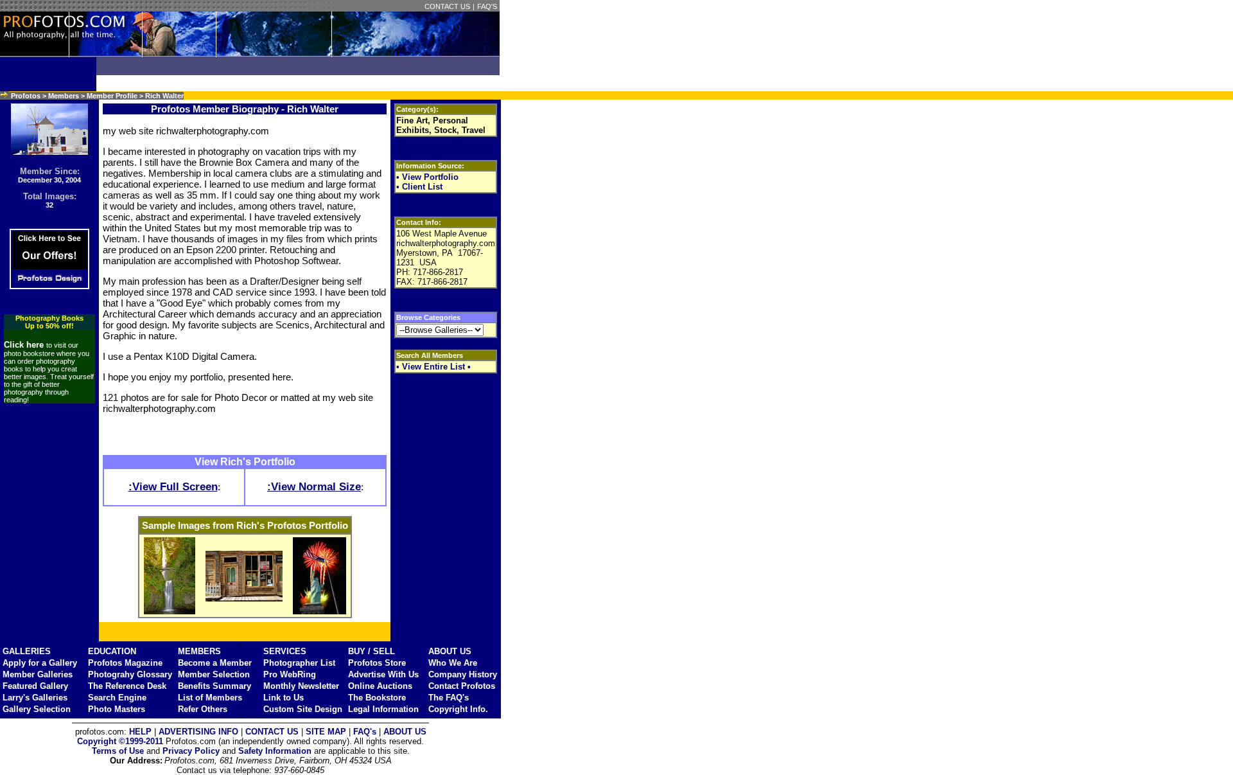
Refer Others (202, 709)
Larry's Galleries (35, 697)
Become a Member (215, 663)
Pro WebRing (289, 674)
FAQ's (364, 731)
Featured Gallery (35, 686)
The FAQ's (448, 697)
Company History (462, 674)
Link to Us (283, 697)
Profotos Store (377, 663)
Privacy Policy (191, 751)
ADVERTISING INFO (198, 731)
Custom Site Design (302, 709)
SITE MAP (326, 731)
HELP (140, 731)
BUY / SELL (371, 651)
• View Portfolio (427, 177)
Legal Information (383, 709)
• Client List (419, 187)
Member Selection (214, 674)
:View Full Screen (173, 487)
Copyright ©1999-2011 (120, 741)
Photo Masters (116, 709)
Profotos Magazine (125, 663)
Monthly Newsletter (301, 686)
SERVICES (284, 651)
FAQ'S (487, 6)
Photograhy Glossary (130, 674)
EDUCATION (112, 651)
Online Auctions (380, 686)
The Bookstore (377, 697)
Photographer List (299, 663)
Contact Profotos (461, 686)
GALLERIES (27, 651)
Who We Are (452, 663)
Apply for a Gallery (40, 663)
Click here (25, 345)
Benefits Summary (214, 686)
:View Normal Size (314, 487)
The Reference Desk (127, 686)
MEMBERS (199, 651)
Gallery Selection (37, 709)
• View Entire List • (433, 366)
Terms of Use (118, 751)
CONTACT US (447, 6)
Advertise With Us (383, 674)
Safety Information (274, 751)
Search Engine (117, 697)
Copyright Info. (458, 709)
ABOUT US (449, 651)
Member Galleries (38, 674)
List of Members (210, 697)
